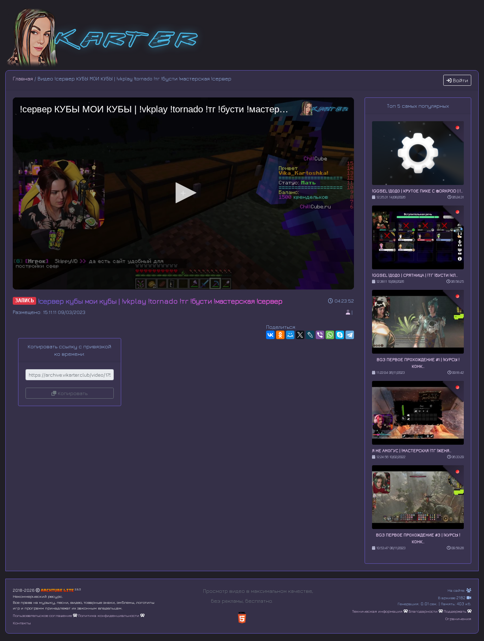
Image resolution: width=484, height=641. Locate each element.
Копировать (72, 393)
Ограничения (458, 618)
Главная (23, 78)
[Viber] (320, 335)
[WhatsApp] (330, 335)
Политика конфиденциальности (108, 615)
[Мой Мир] (290, 335)
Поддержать (455, 611)
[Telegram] (349, 335)
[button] (183, 192)
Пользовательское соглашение (42, 615)
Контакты (22, 622)
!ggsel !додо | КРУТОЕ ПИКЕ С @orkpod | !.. (417, 190)
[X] (300, 335)
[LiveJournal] (310, 335)
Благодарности (423, 611)
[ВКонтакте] (270, 335)
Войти (459, 80)
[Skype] (340, 335)
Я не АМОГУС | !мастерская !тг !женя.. (411, 450)
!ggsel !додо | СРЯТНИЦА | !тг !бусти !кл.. (415, 275)
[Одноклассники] (280, 335)
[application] (183, 193)
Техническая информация (377, 611)
